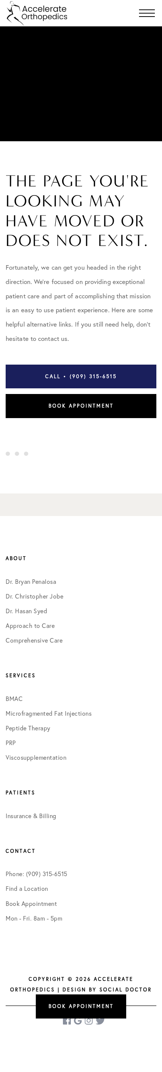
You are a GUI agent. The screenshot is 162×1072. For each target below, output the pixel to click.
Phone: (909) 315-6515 (36, 874)
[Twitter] (100, 1021)
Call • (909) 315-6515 (81, 376)
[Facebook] (67, 1021)
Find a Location (27, 888)
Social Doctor (125, 989)
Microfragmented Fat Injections (49, 713)
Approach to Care (30, 625)
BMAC (14, 698)
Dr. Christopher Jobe (34, 596)
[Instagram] (89, 1021)
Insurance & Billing (31, 816)
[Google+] (78, 1021)
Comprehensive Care (34, 640)
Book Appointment (81, 406)
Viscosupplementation (36, 757)
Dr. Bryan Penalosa (31, 581)
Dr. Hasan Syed (26, 611)
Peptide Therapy (28, 728)
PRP (11, 743)
